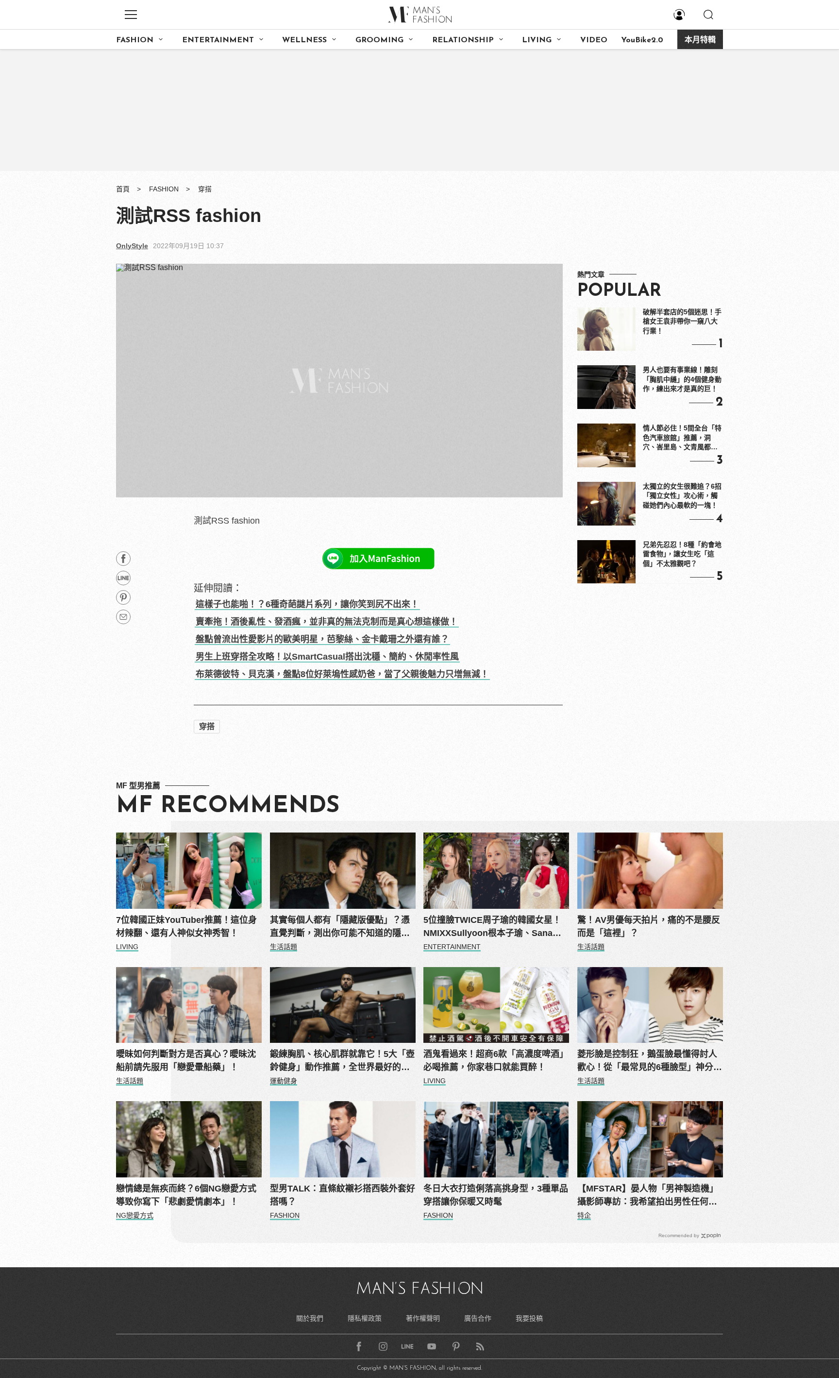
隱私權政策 (365, 1318)
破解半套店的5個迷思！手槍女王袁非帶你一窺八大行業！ (682, 321)
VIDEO (593, 40)
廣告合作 (477, 1318)
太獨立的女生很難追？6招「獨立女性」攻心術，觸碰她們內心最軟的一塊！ (682, 495)
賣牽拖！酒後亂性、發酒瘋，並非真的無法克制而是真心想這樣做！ (327, 622)
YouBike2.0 (642, 40)
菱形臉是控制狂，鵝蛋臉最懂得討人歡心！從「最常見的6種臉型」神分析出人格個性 (649, 1061)
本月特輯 (700, 40)
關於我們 (309, 1318)
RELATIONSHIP (463, 40)
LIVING (537, 40)
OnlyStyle (132, 246)
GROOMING (379, 40)
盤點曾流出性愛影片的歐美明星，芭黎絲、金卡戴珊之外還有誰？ (322, 639)
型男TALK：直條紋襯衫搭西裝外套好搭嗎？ (342, 1195)
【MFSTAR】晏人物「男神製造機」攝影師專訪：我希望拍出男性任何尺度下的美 (647, 1196)
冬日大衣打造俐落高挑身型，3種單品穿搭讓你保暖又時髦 (495, 1195)
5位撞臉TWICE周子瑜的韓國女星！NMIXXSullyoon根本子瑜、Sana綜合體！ (492, 927)
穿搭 (205, 189)
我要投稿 (529, 1318)
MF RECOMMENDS (227, 806)
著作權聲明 (423, 1318)
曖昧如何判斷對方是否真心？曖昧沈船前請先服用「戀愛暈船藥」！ (186, 1060)
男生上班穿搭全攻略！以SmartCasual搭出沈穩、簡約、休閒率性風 (327, 657)
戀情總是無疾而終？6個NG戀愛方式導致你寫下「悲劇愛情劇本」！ (186, 1195)
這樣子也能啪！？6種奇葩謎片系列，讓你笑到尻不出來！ (307, 604)
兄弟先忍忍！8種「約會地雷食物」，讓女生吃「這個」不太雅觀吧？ (682, 554)
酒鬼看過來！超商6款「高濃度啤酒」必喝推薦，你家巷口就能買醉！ (495, 1060)
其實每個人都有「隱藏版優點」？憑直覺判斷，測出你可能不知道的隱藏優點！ (340, 927)
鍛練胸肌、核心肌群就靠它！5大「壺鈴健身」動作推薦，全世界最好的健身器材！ (342, 1061)
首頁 (123, 189)
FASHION (134, 40)
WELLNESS (304, 40)
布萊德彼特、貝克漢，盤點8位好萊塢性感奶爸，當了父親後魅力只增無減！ (342, 674)
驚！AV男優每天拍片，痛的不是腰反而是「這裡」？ (648, 926)
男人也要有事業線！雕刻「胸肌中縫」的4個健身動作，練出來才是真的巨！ (682, 379)
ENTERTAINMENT (218, 40)
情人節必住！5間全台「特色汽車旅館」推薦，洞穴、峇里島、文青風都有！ (682, 438)
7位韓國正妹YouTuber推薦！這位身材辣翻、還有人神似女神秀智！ (186, 926)
